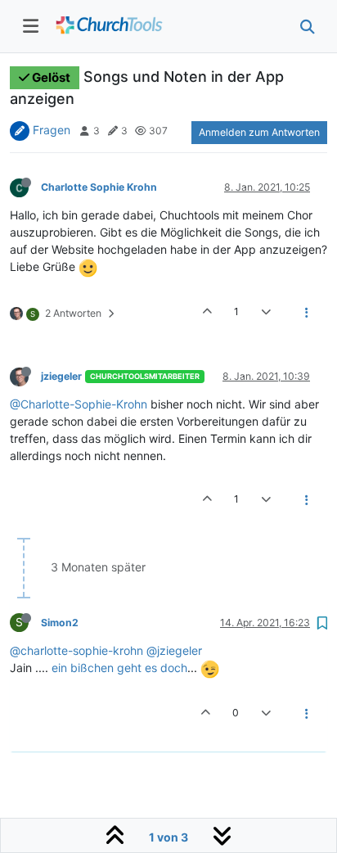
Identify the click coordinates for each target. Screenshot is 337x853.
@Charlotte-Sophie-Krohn (78, 404)
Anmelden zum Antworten (259, 132)
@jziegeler (174, 650)
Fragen (51, 130)
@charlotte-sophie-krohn (76, 650)
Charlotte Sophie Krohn (99, 187)
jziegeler (61, 376)
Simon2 (60, 622)
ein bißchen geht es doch (119, 668)
